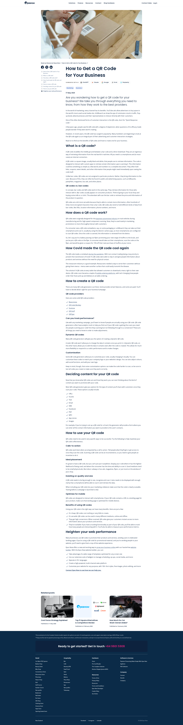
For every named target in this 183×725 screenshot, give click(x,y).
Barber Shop (38, 664)
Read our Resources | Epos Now (50, 63)
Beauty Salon (39, 666)
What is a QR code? (48, 75)
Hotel (65, 674)
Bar (65, 661)
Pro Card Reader (96, 664)
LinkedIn (51, 67)
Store (93, 661)
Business (79, 88)
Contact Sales (147, 3)
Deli (36, 682)
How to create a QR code (49, 84)
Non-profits (38, 690)
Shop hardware (109, 3)
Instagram (91, 720)
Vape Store (38, 708)
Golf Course (38, 685)
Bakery (66, 677)
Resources (89, 3)
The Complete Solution (98, 666)
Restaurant (67, 682)
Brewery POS (67, 666)
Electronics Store (40, 674)
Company (122, 680)
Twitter (46, 67)
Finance (80, 3)
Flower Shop (38, 680)
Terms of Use (95, 678)
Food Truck (67, 669)
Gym (65, 672)
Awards (122, 678)
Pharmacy (38, 677)
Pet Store (38, 698)
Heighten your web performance (52, 91)
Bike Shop (38, 669)
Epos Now (30, 3)
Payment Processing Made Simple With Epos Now (133, 661)
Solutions (72, 3)
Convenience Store (40, 672)
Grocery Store (39, 706)
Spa (65, 685)
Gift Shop (38, 701)
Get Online (95, 694)
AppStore (122, 664)
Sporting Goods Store (41, 711)
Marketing (70, 88)
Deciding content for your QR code (52, 86)
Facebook (42, 67)
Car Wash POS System (41, 661)
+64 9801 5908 (115, 646)
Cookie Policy (95, 691)
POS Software (124, 666)
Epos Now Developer (97, 688)
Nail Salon (38, 695)
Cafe (65, 664)
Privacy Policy (95, 680)
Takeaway (66, 690)
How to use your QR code (50, 89)
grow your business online (106, 547)
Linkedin (99, 720)
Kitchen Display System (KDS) (100, 669)
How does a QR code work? (50, 78)
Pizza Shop (67, 680)
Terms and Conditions (98, 686)
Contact (98, 3)
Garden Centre (39, 687)
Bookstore (38, 693)
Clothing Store (39, 703)
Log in (155, 3)
